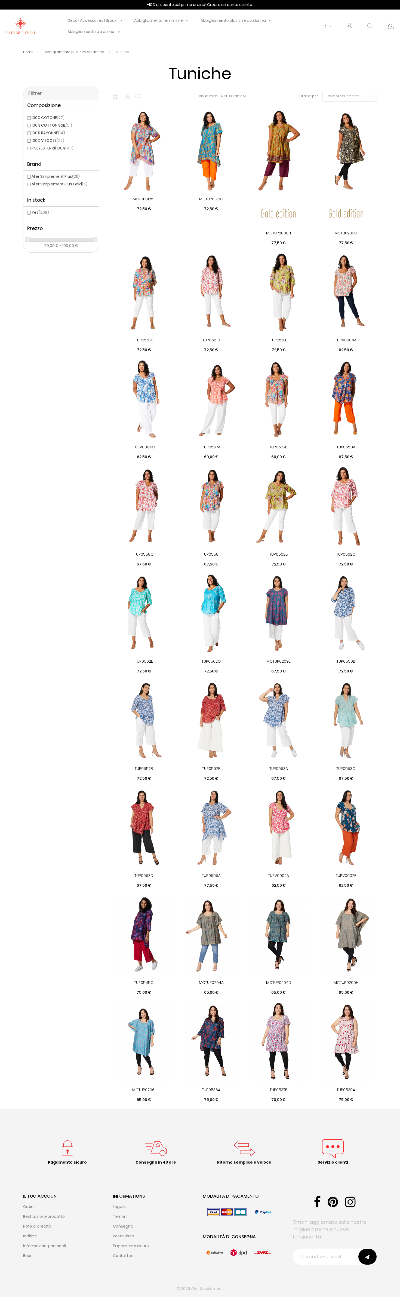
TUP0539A (346, 1090)
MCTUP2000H (278, 233)
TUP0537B (279, 1090)
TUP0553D (143, 875)
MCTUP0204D (278, 982)
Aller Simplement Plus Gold (59, 184)
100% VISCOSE (48, 140)
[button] (349, 26)
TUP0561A (144, 340)
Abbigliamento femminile (158, 20)
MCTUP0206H (346, 982)
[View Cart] (390, 26)
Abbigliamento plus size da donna (233, 20)
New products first (343, 96)
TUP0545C (143, 982)
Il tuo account (41, 1196)
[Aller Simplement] (20, 26)
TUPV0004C (144, 447)
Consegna (123, 1226)
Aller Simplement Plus (56, 176)
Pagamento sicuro (131, 1246)
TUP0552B (144, 768)
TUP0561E (278, 340)
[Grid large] (127, 96)
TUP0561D (211, 340)
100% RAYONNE (48, 133)
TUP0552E (211, 768)
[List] (138, 96)
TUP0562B (278, 554)
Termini (120, 1216)
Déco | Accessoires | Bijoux (91, 20)
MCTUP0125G (211, 199)
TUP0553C (345, 768)
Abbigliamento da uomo (90, 31)
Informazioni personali (44, 1246)
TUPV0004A (345, 340)
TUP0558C (143, 554)
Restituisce (123, 1236)
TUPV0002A (278, 875)
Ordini (28, 1206)
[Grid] (116, 96)
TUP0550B (346, 661)
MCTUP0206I (143, 1090)
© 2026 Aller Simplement (200, 1288)
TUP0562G (211, 661)
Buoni (28, 1255)
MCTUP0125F (144, 199)
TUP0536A (211, 1090)
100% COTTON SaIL (52, 125)
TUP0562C (345, 554)
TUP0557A (211, 447)
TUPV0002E (346, 875)
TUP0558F (211, 554)
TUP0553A (278, 768)
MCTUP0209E (278, 661)
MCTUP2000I (346, 233)
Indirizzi (30, 1236)
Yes (40, 212)
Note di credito (37, 1226)
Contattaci (123, 1255)
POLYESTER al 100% (52, 148)
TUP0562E (144, 661)
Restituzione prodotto (44, 1216)
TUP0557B (278, 447)
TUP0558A (346, 447)
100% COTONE (48, 117)
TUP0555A (211, 875)
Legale (119, 1206)
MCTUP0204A (211, 982)
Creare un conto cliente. (230, 4)
